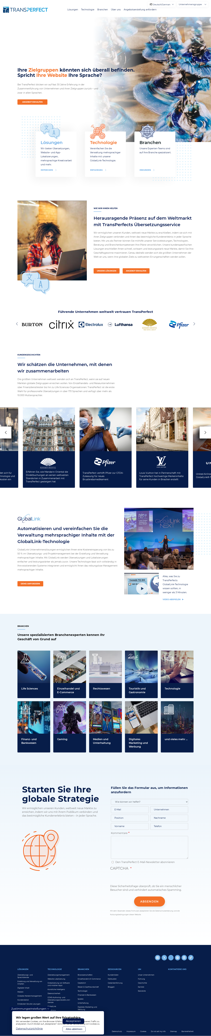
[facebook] (157, 957)
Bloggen (111, 987)
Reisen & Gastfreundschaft (88, 987)
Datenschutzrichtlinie (29, 1028)
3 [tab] (199, 82)
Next (193, 323)
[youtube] (171, 957)
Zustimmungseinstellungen (28, 1008)
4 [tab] (199, 87)
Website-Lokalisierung (56, 979)
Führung (141, 979)
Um (139, 969)
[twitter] (164, 957)
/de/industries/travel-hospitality (138, 654)
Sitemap (173, 1031)
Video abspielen (172, 599)
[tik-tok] (191, 957)
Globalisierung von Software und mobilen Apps (59, 984)
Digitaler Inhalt (23, 988)
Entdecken (47, 170)
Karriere (141, 987)
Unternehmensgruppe (190, 4)
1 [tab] (199, 71)
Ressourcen (114, 969)
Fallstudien (112, 979)
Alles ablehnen (74, 1029)
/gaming (58, 703)
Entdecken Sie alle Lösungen (28, 1004)
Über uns (116, 9)
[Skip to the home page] (25, 10)
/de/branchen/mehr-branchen (173, 705)
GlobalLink (52, 1006)
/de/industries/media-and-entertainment (105, 705)
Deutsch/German (161, 4)
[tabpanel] (151, 79)
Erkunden (145, 170)
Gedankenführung (115, 983)
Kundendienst (23, 1000)
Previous (17, 323)
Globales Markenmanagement (29, 996)
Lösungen (72, 9)
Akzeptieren (73, 1021)
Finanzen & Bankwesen (87, 995)
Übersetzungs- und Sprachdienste (25, 976)
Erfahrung (96, 170)
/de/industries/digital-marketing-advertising (139, 705)
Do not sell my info (158, 1031)
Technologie (87, 9)
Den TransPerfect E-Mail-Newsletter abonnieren (145, 862)
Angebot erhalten (32, 102)
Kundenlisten (113, 975)
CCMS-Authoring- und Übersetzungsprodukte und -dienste (59, 999)
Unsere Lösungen (106, 271)
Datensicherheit (54, 993)
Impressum (131, 1031)
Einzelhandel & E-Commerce (89, 979)
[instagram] (177, 957)
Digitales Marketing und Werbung (87, 1008)
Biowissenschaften (85, 975)
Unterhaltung (83, 1003)
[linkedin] (184, 957)
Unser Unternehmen (146, 975)
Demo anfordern (30, 584)
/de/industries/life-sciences (28, 654)
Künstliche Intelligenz (56, 989)
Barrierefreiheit (187, 1031)
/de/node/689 (97, 652)
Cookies (143, 1031)
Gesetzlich (82, 983)
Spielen (81, 999)
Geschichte (142, 983)
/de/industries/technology (177, 652)
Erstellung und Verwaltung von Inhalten (29, 982)
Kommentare (119, 833)
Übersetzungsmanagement (59, 975)
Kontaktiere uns (177, 969)
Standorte (142, 991)
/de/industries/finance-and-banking (31, 705)
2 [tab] (199, 76)
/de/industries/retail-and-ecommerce (68, 654)
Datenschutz (117, 1031)
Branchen (102, 9)
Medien (20, 992)
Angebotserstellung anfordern (140, 9)
